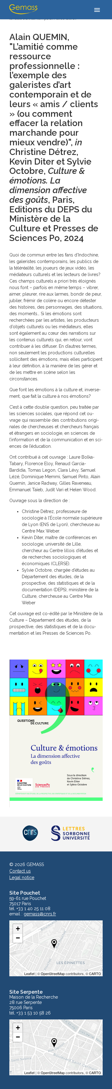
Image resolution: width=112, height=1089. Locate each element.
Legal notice (21, 877)
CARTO (95, 973)
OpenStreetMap (53, 973)
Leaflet (29, 973)
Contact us (20, 871)
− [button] (18, 938)
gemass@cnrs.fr (40, 914)
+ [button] (18, 928)
